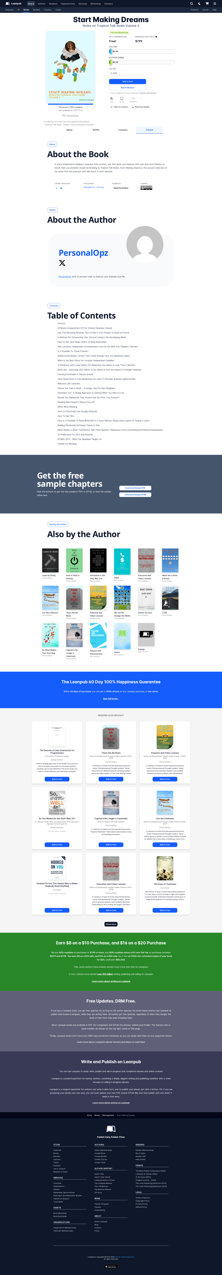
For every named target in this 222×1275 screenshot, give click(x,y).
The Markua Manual (103, 1189)
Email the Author (121, 188)
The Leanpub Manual (103, 1183)
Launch (205, 10)
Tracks (58, 10)
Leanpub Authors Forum (105, 1180)
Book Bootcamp (60, 1216)
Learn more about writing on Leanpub (111, 981)
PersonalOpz (72, 115)
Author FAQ (99, 1174)
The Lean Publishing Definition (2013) (151, 1183)
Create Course (101, 1159)
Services (83, 3)
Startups (100, 187)
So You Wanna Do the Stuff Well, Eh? (57, 818)
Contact (98, 1228)
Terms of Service (143, 1198)
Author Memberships (103, 1150)
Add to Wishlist (127, 88)
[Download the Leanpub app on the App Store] (111, 1266)
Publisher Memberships (63, 1231)
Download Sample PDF (135, 488)
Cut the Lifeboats (165, 818)
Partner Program (102, 1204)
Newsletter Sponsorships (64, 1192)
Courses (47, 10)
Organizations (68, 3)
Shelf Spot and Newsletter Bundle (67, 1196)
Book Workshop (60, 1213)
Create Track (100, 1163)
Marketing (96, 3)
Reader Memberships (145, 1150)
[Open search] (192, 4)
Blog (96, 1225)
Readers (53, 3)
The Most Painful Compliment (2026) (151, 1171)
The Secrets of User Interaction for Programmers (57, 751)
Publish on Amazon (61, 1199)
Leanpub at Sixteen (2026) (147, 1174)
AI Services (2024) (143, 1177)
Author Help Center (103, 1177)
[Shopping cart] (207, 4)
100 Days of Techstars (165, 884)
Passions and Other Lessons (165, 753)
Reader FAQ (141, 1156)
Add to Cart (127, 81)
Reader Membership (148, 93)
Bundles (36, 10)
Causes (98, 1207)
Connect (108, 3)
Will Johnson (119, 580)
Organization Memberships (64, 1228)
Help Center (141, 1159)
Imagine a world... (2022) (146, 1180)
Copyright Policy (143, 1201)
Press (97, 1231)
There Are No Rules (111, 753)
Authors (41, 3)
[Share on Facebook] (61, 188)
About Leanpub (101, 1222)
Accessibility (100, 1210)
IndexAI (56, 1189)
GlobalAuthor (58, 1186)
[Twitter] (62, 263)
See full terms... (111, 698)
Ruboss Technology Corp (124, 1257)
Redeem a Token (60, 1172)
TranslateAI (58, 1202)
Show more (111, 924)
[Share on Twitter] (56, 188)
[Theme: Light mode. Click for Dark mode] (199, 4)
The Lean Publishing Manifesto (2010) (151, 1186)
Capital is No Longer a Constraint (111, 818)
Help (215, 10)
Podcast (194, 10)
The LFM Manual (101, 1186)
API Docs (98, 1192)
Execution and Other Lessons (111, 884)
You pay (112, 69)
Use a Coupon (59, 1169)
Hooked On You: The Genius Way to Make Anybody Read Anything (57, 884)
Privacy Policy (141, 1204)
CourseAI (57, 1183)
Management (89, 187)
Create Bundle (101, 1156)
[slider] (111, 51)
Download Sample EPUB (135, 495)
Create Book (100, 1153)
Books (26, 10)
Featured (9, 10)
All (18, 10)
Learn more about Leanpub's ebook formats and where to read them (111, 1042)
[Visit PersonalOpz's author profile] (144, 244)
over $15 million (105, 974)
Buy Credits (140, 1153)
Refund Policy (141, 1207)
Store (31, 3)
